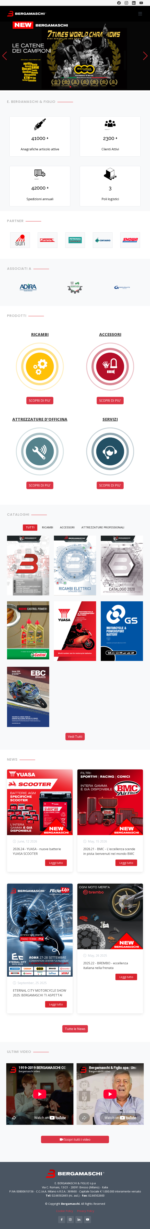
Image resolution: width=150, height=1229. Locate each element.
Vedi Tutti (75, 736)
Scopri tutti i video (76, 1139)
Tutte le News (75, 1029)
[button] (4, 56)
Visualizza (19, 588)
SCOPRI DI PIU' (40, 400)
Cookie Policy (64, 1211)
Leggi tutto (56, 863)
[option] (20, 240)
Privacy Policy (85, 1211)
